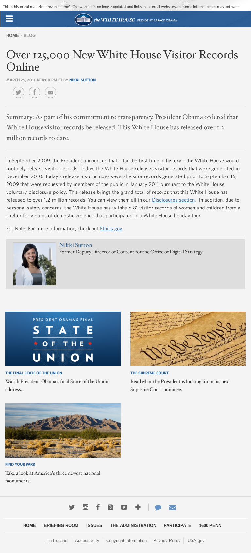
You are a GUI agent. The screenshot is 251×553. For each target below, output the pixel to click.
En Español (57, 540)
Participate (177, 525)
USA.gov (196, 540)
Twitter (20, 87)
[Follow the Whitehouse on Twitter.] (72, 507)
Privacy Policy (167, 540)
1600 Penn (210, 525)
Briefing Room (61, 525)
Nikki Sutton (82, 79)
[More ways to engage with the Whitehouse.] (138, 507)
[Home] (125, 25)
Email (52, 87)
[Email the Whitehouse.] (172, 507)
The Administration (133, 525)
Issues (94, 525)
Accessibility (87, 540)
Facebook (36, 87)
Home (12, 35)
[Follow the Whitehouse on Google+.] (110, 507)
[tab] (9, 19)
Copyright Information (126, 540)
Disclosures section (173, 200)
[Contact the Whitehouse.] (154, 507)
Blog (30, 35)
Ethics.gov (111, 228)
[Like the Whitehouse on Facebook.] (98, 507)
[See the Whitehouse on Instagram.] (85, 507)
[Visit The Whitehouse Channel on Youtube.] (124, 507)
